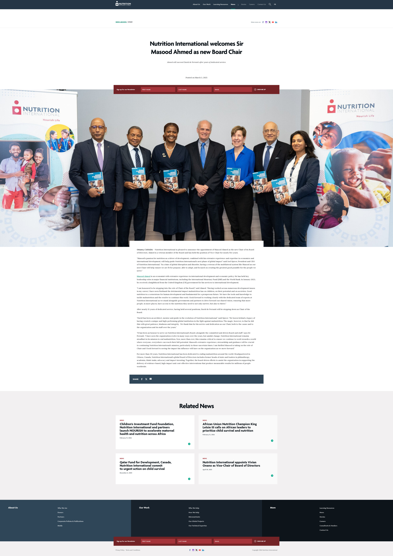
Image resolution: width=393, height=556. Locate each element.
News (233, 4)
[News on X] (269, 22)
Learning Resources (220, 4)
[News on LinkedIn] (276, 22)
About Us (196, 4)
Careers (252, 4)
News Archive (121, 22)
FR (275, 4)
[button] (270, 4)
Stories (243, 4)
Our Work (207, 4)
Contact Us (262, 4)
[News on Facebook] (263, 22)
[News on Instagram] (266, 22)
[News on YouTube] (273, 22)
